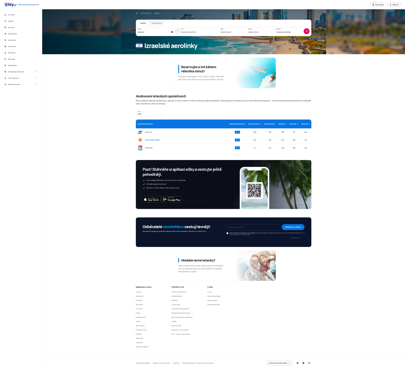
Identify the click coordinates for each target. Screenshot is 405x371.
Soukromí (176, 363)
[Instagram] (309, 363)
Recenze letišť (176, 326)
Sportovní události (142, 347)
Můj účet (395, 5)
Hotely (138, 313)
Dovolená (139, 300)
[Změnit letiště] (178, 31)
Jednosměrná (156, 23)
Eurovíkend (139, 296)
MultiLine (175, 300)
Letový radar (176, 304)
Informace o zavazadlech (180, 330)
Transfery (139, 342)
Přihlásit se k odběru (293, 227)
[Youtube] (303, 363)
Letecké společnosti (145, 13)
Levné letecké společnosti (180, 309)
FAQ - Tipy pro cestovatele (181, 334)
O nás (209, 292)
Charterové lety (141, 330)
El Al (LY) (148, 132)
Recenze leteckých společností (182, 317)
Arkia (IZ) (149, 148)
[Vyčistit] (172, 32)
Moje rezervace (212, 300)
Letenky (138, 292)
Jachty (138, 321)
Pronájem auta (141, 317)
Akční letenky (140, 326)
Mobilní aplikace (177, 296)
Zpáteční (143, 23)
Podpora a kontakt (213, 304)
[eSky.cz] (137, 13)
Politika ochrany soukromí (161, 363)
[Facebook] (297, 363)
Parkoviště (139, 338)
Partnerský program (214, 296)
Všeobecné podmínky (143, 363)
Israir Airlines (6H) (152, 140)
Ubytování (139, 304)
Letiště (174, 321)
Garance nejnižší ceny (179, 292)
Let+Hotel (139, 309)
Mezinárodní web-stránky (278, 363)
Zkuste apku (379, 5)
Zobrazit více (295, 238)
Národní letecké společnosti (181, 313)
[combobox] (154, 32)
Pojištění (139, 334)
